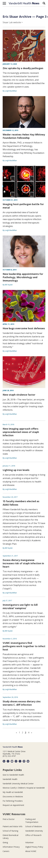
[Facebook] (8, 761)
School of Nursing (10, 831)
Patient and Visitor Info (12, 826)
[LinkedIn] (24, 761)
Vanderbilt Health (10, 779)
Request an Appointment (13, 805)
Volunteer (29, 842)
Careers (6, 851)
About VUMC (30, 851)
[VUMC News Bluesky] (28, 761)
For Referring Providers (13, 801)
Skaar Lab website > (13, 22)
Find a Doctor (9, 819)
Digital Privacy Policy (34, 847)
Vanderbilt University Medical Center (18, 783)
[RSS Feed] (4, 761)
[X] (20, 761)
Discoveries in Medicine (13, 796)
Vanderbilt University (34, 831)
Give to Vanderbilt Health (13, 775)
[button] (4, 3)
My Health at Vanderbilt (13, 792)
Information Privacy (11, 847)
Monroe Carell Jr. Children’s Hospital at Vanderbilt (24, 788)
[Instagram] (16, 761)
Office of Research (33, 835)
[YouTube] (12, 761)
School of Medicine (33, 826)
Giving (5, 842)
